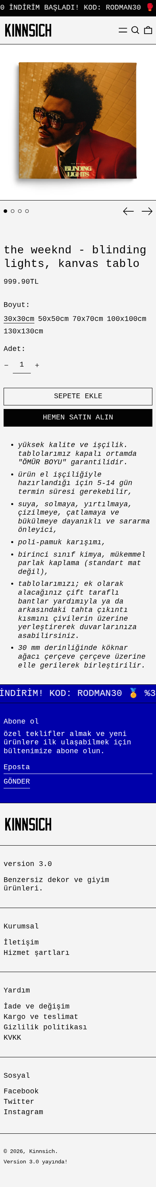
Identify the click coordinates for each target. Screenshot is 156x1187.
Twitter (19, 1102)
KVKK (12, 1038)
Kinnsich (42, 1151)
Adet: (15, 349)
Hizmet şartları (37, 953)
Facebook (21, 1091)
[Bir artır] (37, 365)
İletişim (21, 942)
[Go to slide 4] (27, 211)
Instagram (23, 1112)
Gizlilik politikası (45, 1027)
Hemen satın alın (78, 417)
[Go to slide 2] (12, 211)
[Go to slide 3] (20, 211)
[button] (135, 30)
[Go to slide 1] (5, 211)
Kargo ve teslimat (41, 1017)
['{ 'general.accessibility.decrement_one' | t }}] (6, 365)
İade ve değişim (37, 1007)
